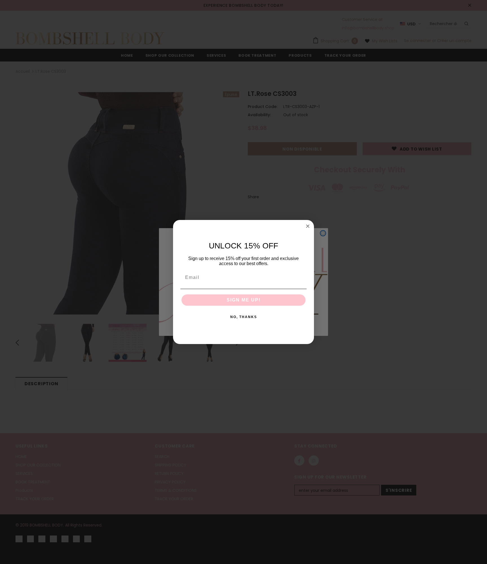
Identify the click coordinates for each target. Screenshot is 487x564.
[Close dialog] (307, 226)
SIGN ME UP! (244, 300)
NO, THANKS (243, 317)
